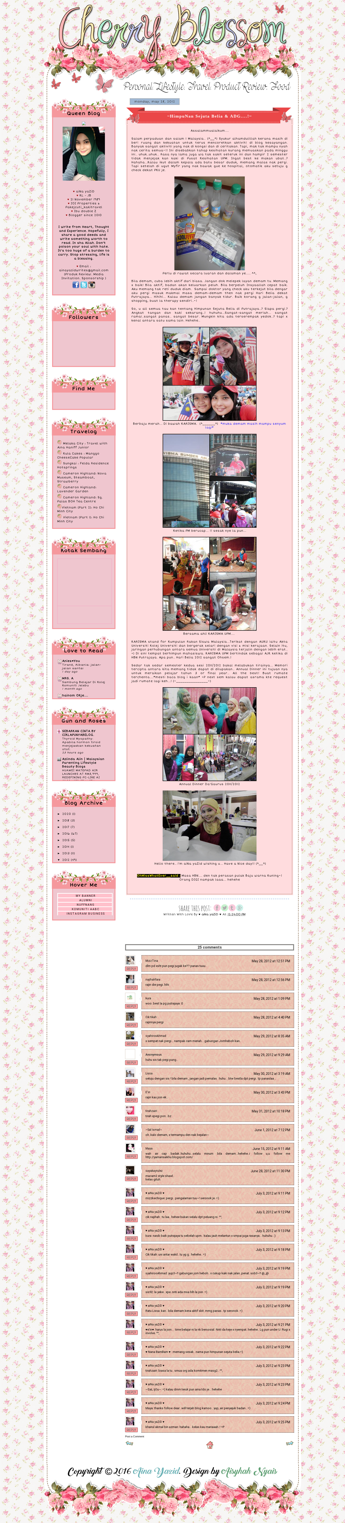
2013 (66, 853)
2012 (66, 860)
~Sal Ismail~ (154, 1129)
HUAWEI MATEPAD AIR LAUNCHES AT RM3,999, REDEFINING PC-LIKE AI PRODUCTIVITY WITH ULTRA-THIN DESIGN (81, 777)
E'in (148, 1092)
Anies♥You (71, 661)
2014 (66, 847)
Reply (131, 969)
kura (148, 998)
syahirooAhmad (156, 1036)
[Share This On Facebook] (217, 910)
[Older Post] (289, 1444)
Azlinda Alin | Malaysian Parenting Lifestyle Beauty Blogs (83, 762)
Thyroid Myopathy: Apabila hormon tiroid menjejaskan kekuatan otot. (81, 744)
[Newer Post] (129, 1444)
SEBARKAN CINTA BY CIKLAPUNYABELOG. (79, 733)
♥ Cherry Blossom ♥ (73, 12)
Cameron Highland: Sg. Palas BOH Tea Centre (80, 499)
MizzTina (152, 960)
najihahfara (153, 979)
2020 (67, 814)
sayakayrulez (154, 1170)
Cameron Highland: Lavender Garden (76, 489)
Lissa (149, 1073)
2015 (66, 840)
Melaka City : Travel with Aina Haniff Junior (82, 445)
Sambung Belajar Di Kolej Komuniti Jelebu (83, 683)
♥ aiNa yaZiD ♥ (155, 1193)
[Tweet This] (224, 910)
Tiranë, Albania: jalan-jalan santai (81, 666)
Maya (149, 1148)
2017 (66, 827)
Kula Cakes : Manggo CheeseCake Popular (78, 455)
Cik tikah (151, 1017)
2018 (66, 820)
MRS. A (67, 678)
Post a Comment (134, 1436)
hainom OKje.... (75, 695)
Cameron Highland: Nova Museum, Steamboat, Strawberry (82, 477)
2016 (66, 834)
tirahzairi (151, 1111)
